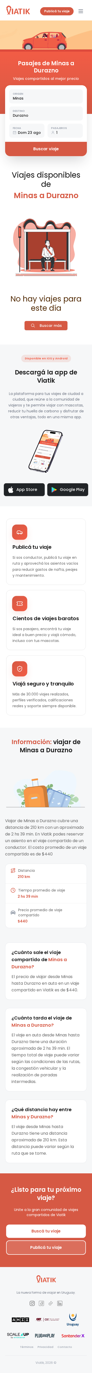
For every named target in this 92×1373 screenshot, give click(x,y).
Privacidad (45, 1347)
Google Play (72, 489)
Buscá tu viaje (46, 1231)
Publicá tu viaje (57, 11)
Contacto (64, 1347)
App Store (26, 489)
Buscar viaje (46, 149)
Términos (26, 1347)
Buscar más (51, 325)
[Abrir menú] (81, 11)
